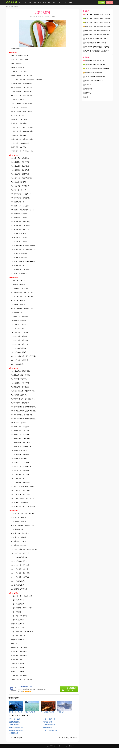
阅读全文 (47, 16)
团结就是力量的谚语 (16, 730)
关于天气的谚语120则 (50, 730)
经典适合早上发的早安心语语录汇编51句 (97, 14)
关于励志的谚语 (14, 722)
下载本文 (53, 16)
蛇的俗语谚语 (47, 727)
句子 (20, 2)
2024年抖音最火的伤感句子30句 (95, 76)
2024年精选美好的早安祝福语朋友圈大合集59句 (100, 68)
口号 (39, 2)
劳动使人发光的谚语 (70, 738)
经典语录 (88, 85)
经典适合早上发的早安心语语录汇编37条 (97, 30)
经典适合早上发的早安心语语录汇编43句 (97, 22)
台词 (34, 2)
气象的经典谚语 (19, 738)
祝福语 (71, 2)
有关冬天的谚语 (14, 724)
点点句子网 (57, 746)
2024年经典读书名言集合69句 (94, 60)
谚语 (16, 6)
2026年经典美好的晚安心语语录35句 (96, 38)
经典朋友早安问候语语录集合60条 (95, 43)
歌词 (44, 2)
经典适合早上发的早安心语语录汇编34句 (97, 26)
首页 (7, 6)
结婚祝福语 (88, 89)
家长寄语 (88, 93)
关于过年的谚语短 (49, 724)
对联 (49, 2)
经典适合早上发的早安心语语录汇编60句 (97, 18)
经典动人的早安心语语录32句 (94, 80)
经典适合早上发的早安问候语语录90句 (97, 34)
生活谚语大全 (13, 733)
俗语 (59, 2)
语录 (30, 2)
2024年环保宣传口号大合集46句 (95, 64)
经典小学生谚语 (14, 719)
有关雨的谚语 (47, 722)
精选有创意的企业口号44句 (93, 72)
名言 (25, 2)
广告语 (64, 2)
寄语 (54, 2)
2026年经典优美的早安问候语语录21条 (97, 47)
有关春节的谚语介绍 (16, 727)
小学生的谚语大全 (49, 719)
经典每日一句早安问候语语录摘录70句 (97, 51)
